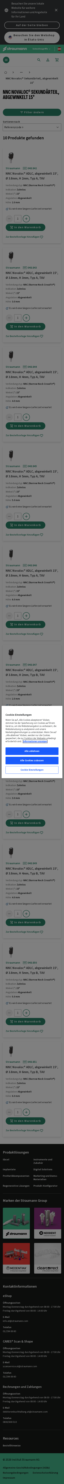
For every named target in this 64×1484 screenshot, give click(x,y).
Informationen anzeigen (35, 741)
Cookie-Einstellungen (32, 769)
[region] (32, 742)
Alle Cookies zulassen (32, 760)
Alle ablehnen (32, 751)
